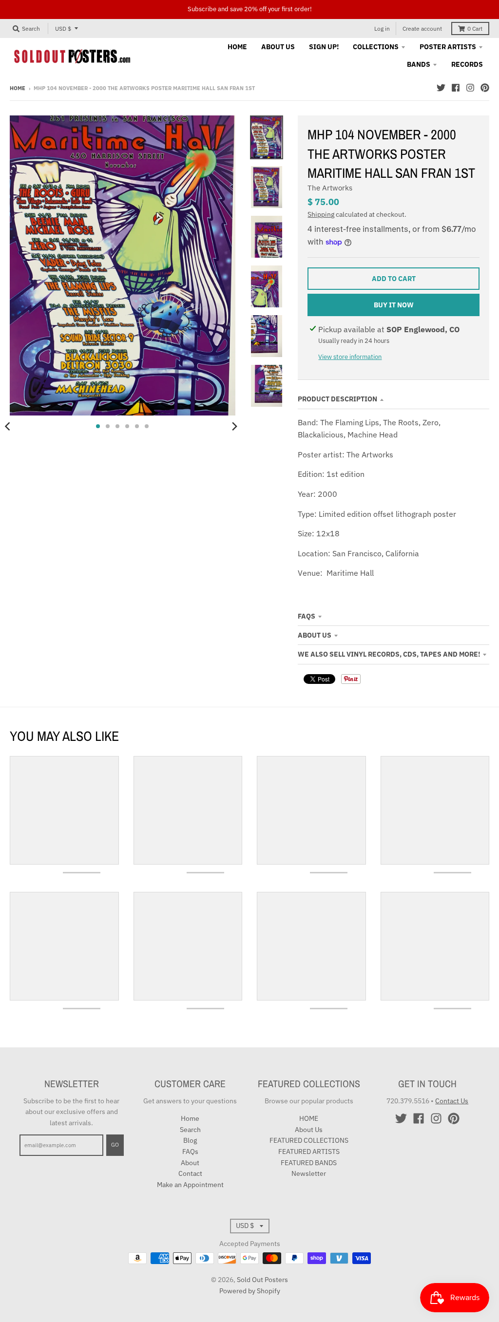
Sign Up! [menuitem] (324, 46)
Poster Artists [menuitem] (448, 46)
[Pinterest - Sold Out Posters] (484, 87)
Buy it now (394, 305)
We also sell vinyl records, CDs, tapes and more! (389, 654)
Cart (474, 28)
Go (115, 1144)
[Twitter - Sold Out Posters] (441, 87)
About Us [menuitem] (278, 46)
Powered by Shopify (249, 1290)
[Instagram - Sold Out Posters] (470, 87)
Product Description (337, 399)
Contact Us (451, 1100)
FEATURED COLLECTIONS (308, 1140)
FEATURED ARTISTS (309, 1151)
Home (17, 88)
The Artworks (329, 187)
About (190, 1162)
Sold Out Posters (262, 1279)
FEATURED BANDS (309, 1162)
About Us (314, 635)
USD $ (63, 28)
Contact (190, 1173)
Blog (190, 1140)
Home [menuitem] (237, 46)
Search (190, 1129)
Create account (422, 28)
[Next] (234, 426)
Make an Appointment (190, 1184)
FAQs (306, 616)
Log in (382, 28)
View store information (350, 357)
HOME (308, 1118)
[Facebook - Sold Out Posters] (455, 87)
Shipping (320, 214)
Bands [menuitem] (418, 64)
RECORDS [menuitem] (467, 64)
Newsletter (308, 1173)
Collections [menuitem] (376, 46)
